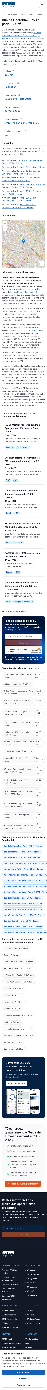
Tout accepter (23, 1372)
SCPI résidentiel (31, 1283)
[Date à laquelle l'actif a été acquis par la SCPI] (22, 107)
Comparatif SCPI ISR (10, 1285)
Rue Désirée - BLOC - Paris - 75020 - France (23, 915)
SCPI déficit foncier (33, 1319)
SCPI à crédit (7, 1339)
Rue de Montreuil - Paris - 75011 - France (21, 852)
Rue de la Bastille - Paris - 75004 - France (22, 898)
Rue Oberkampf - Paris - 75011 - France (21, 921)
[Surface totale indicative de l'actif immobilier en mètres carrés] (13, 71)
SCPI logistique (31, 1279)
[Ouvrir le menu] (42, 5)
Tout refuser (23, 1379)
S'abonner (23, 643)
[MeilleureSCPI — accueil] (8, 5)
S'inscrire (23, 1234)
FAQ (27, 1343)
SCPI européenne (9, 1315)
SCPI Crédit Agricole (10, 1327)
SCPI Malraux (30, 1315)
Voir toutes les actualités (14, 611)
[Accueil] (3, 14)
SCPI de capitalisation (10, 1347)
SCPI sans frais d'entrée (11, 1343)
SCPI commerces (32, 1274)
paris (40, 15)
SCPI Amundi (7, 1323)
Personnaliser (23, 1385)
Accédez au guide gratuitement (23, 1184)
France (31, 15)
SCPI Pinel (29, 1311)
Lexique (28, 1347)
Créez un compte (16, 1083)
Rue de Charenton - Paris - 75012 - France (22, 903)
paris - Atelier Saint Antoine (32, 167)
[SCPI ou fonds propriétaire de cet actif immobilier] (19, 95)
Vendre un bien (31, 1339)
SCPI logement (31, 1287)
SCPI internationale (9, 1319)
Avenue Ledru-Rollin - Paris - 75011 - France (23, 869)
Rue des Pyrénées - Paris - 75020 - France (22, 926)
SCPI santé (29, 1291)
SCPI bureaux (30, 1270)
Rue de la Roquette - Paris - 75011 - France (22, 846)
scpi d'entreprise (30, 330)
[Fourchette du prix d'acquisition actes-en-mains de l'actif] (21, 119)
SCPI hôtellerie (31, 1295)
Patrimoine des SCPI (16, 15)
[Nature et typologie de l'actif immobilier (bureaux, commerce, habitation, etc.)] (18, 83)
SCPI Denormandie (32, 1323)
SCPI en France (8, 1311)
